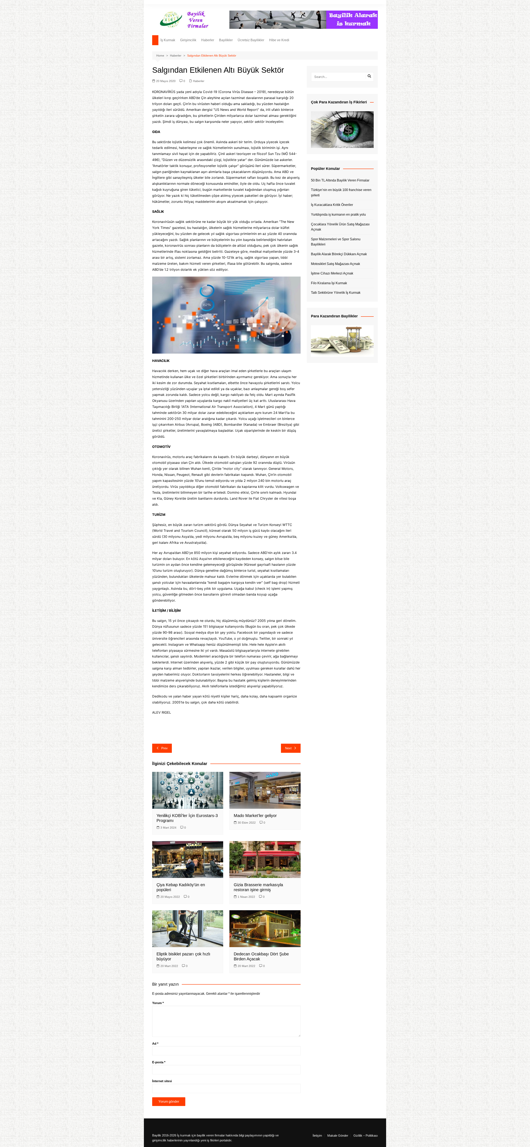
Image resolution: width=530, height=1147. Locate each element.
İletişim (317, 1135)
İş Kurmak (167, 40)
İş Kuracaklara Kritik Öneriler (332, 205)
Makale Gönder (337, 1135)
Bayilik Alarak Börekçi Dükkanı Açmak (339, 254)
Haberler (207, 40)
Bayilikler (226, 40)
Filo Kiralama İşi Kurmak (329, 283)
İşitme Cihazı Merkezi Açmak (332, 273)
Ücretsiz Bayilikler (251, 40)
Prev (164, 748)
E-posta (158, 1062)
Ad (155, 1043)
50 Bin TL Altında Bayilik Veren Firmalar (340, 180)
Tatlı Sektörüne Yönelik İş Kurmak (335, 292)
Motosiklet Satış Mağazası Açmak (335, 264)
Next (288, 748)
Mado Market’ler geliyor (255, 815)
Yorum (158, 1003)
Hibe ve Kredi (279, 40)
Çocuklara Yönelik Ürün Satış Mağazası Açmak (340, 226)
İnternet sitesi (162, 1081)
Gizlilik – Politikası (365, 1135)
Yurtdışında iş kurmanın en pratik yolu (338, 214)
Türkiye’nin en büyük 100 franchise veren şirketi (341, 192)
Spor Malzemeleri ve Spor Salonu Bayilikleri (335, 241)
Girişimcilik (188, 40)
